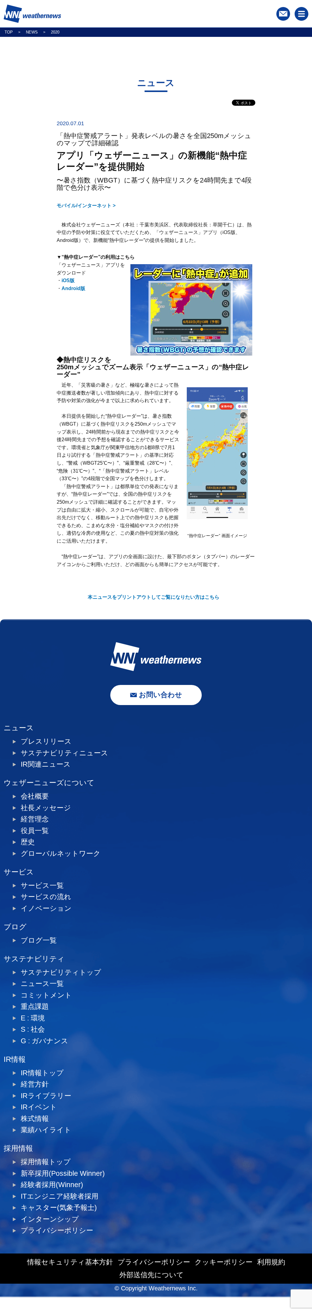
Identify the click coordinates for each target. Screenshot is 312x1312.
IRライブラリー (46, 1096)
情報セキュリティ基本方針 (70, 1262)
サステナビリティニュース (64, 753)
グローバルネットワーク (61, 853)
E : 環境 (33, 1018)
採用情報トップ (46, 1162)
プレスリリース (46, 741)
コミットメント (46, 995)
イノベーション (46, 908)
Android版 (73, 288)
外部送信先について (151, 1275)
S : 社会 (33, 1029)
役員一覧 (35, 831)
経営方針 (35, 1084)
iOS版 (68, 280)
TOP (9, 32)
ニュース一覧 (42, 984)
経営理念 (35, 819)
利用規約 (271, 1262)
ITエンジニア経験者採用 (59, 1196)
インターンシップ (50, 1219)
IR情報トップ (42, 1073)
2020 (55, 32)
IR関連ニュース (46, 764)
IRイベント (39, 1107)
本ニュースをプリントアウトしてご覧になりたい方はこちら (153, 597)
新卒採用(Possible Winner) (63, 1173)
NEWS (32, 32)
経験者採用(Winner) (52, 1185)
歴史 (28, 842)
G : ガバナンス (44, 1041)
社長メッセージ (46, 808)
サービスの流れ (46, 897)
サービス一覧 (42, 885)
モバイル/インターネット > (86, 205)
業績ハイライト (46, 1130)
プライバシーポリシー (57, 1230)
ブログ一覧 (39, 940)
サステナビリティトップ (61, 972)
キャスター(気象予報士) (59, 1207)
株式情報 (35, 1118)
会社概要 (35, 796)
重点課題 (35, 1006)
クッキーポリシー (224, 1262)
